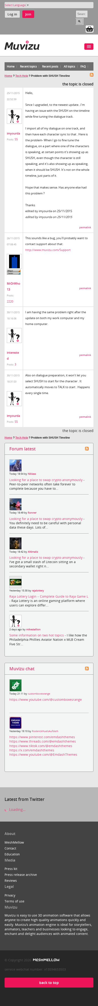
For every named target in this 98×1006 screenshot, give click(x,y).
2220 (10, 301)
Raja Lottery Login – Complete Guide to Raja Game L (48, 596)
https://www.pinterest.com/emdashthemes (42, 737)
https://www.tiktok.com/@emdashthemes (40, 746)
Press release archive (21, 874)
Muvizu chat (21, 668)
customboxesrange (39, 693)
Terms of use (14, 901)
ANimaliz (33, 551)
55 (16, 139)
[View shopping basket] (89, 28)
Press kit (11, 869)
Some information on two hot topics (37, 635)
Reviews (11, 880)
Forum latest (22, 449)
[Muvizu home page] (22, 44)
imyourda (13, 133)
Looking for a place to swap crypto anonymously (46, 480)
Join (28, 14)
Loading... (17, 809)
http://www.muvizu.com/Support (48, 250)
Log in (12, 14)
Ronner (32, 512)
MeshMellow (14, 842)
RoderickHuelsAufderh (45, 731)
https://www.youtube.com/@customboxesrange (45, 699)
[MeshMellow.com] (45, 960)
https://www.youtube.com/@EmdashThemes (43, 754)
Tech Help (21, 75)
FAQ (83, 66)
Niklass (32, 473)
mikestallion (33, 629)
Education (12, 854)
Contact (10, 848)
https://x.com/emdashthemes (31, 750)
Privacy (10, 895)
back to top (49, 982)
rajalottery (38, 590)
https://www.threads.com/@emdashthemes (42, 741)
